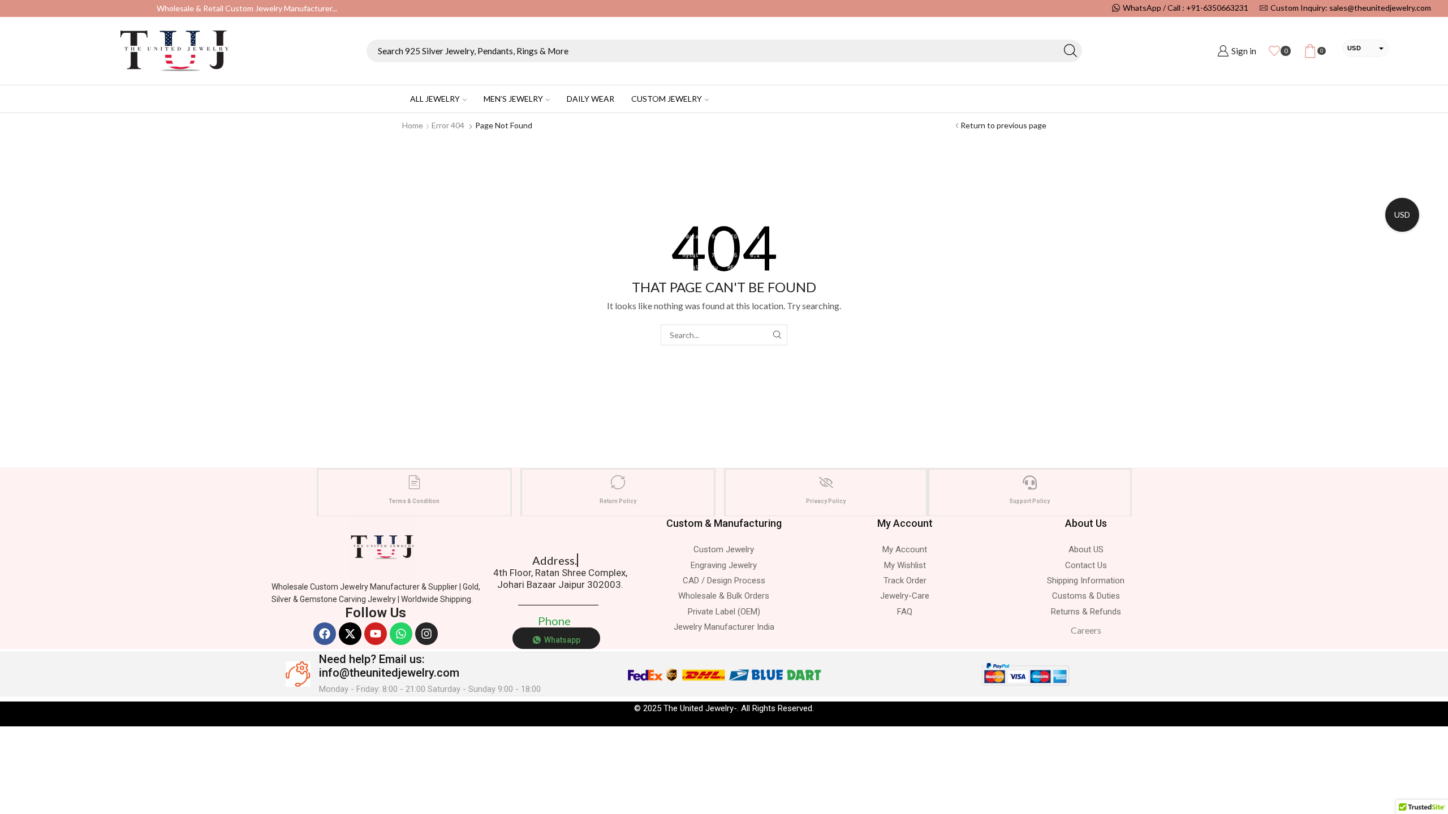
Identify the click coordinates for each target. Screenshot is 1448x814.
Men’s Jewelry (513, 98)
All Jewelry (435, 98)
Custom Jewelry (666, 98)
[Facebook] (324, 633)
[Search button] (1070, 51)
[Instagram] (426, 633)
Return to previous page (1003, 125)
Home (412, 125)
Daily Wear (590, 98)
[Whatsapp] (401, 633)
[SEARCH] (776, 334)
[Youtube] (375, 633)
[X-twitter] (350, 633)
